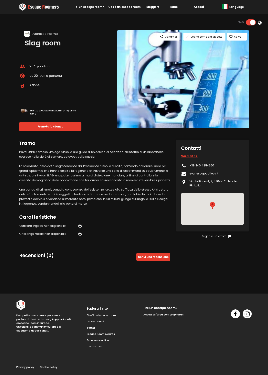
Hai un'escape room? (89, 7)
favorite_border (231, 37)
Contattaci (94, 346)
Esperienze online (98, 340)
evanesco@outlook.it (204, 173)
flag (230, 236)
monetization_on (22, 76)
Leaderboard (95, 321)
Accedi (199, 7)
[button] (212, 205)
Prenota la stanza (50, 126)
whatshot (22, 85)
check (187, 37)
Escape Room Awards (101, 334)
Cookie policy (48, 367)
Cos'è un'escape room (124, 7)
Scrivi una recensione (153, 257)
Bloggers (152, 7)
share (161, 37)
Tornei (174, 7)
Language (236, 7)
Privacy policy (25, 367)
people (22, 66)
